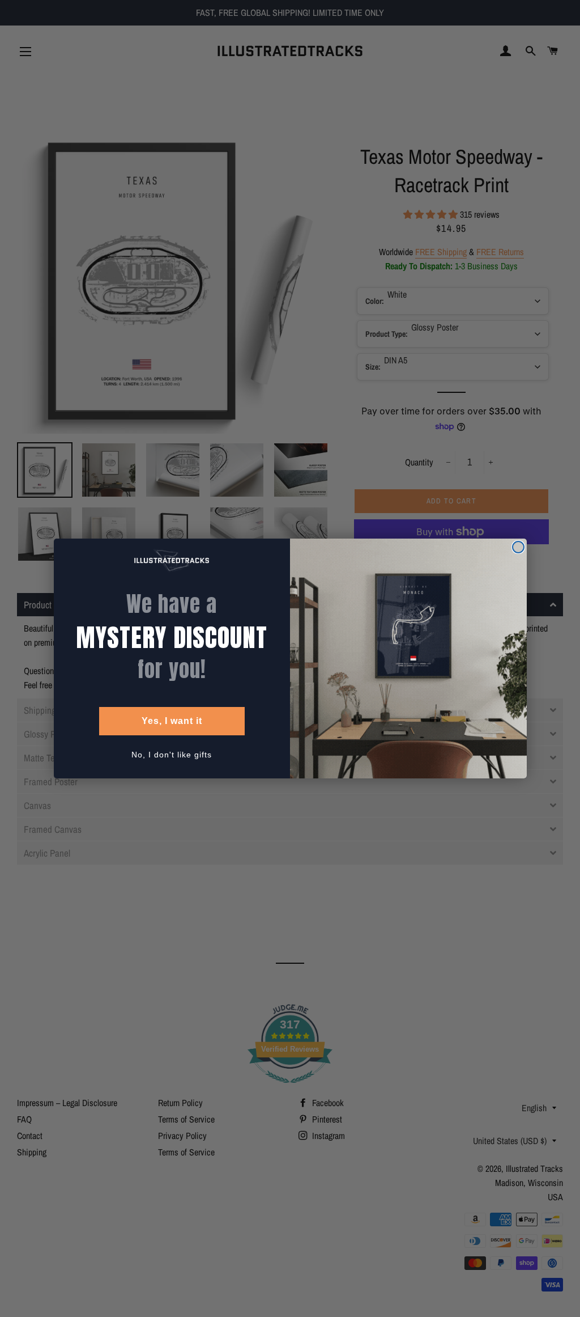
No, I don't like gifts (171, 754)
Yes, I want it (172, 721)
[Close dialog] (518, 547)
